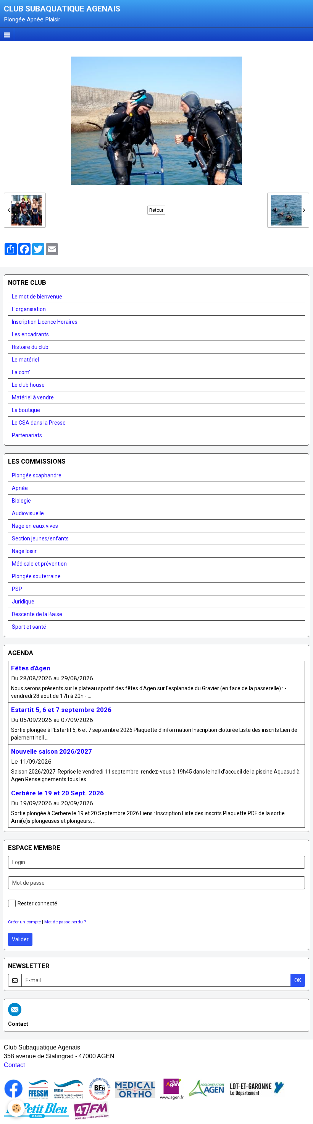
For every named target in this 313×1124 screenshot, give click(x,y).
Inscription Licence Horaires (44, 322)
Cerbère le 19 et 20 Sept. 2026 (57, 793)
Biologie (21, 501)
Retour (156, 210)
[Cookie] (16, 1108)
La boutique (26, 410)
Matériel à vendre (33, 397)
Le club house (28, 385)
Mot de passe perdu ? (65, 922)
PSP (17, 589)
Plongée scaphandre (36, 475)
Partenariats (27, 435)
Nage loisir (24, 551)
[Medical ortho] (135, 1089)
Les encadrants (30, 334)
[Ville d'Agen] (172, 1088)
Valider (20, 939)
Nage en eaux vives (35, 526)
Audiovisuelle (28, 513)
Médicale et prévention (39, 564)
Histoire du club (30, 347)
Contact (14, 1065)
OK (297, 980)
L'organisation (29, 309)
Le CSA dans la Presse (39, 423)
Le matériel (25, 360)
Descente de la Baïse (37, 614)
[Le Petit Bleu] (36, 1110)
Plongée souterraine (36, 576)
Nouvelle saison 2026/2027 (51, 751)
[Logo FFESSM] (38, 1089)
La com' (21, 372)
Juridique (23, 601)
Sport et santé (29, 627)
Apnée (20, 488)
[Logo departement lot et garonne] (257, 1088)
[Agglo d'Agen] (206, 1088)
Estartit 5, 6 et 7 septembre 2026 (61, 710)
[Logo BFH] (99, 1089)
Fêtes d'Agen (30, 668)
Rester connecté (37, 903)
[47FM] (91, 1110)
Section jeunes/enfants (40, 538)
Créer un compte (24, 922)
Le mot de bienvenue (37, 297)
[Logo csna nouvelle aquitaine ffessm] (68, 1089)
